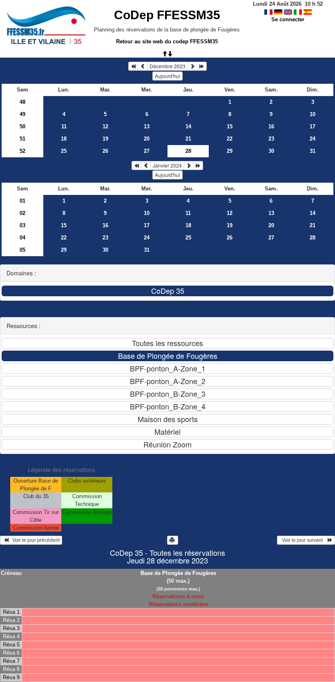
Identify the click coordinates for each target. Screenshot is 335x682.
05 (22, 250)
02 (22, 213)
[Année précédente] (133, 66)
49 (22, 114)
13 (147, 126)
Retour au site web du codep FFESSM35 (167, 41)
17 (312, 126)
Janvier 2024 (167, 165)
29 (229, 151)
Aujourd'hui (167, 75)
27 (147, 151)
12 (105, 126)
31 (312, 151)
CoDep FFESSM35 (167, 15)
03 (22, 225)
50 (22, 126)
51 (22, 139)
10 (312, 114)
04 (22, 238)
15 (229, 126)
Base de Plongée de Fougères (178, 573)
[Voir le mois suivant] (192, 66)
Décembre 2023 (167, 66)
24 (312, 139)
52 (22, 151)
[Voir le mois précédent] (142, 66)
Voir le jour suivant (303, 540)
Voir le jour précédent (34, 540)
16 (271, 126)
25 (64, 151)
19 (105, 139)
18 (64, 139)
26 (105, 151)
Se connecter (287, 19)
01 (22, 201)
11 (64, 126)
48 (22, 102)
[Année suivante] (202, 66)
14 (188, 126)
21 (188, 139)
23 (271, 139)
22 (229, 139)
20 (147, 139)
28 (312, 238)
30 (271, 151)
